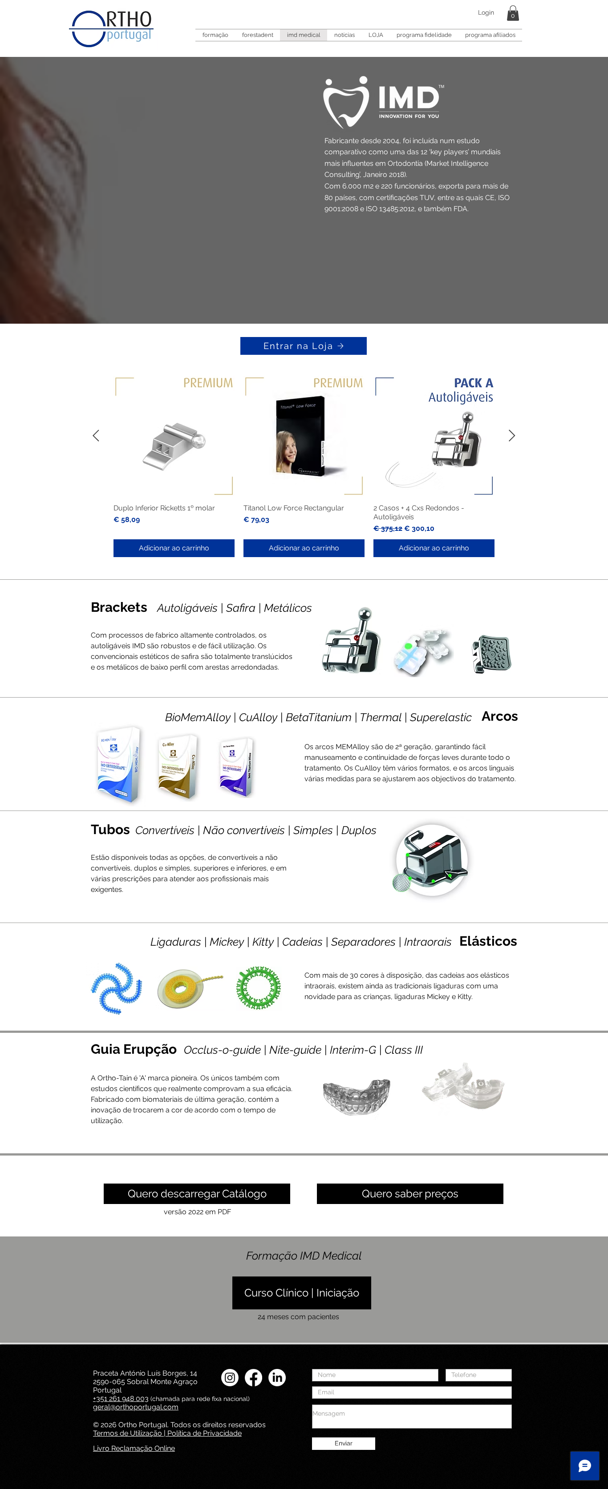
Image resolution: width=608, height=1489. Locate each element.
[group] (304, 466)
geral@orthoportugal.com (135, 1407)
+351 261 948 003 (121, 1398)
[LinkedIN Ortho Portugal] (277, 1377)
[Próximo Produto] (512, 435)
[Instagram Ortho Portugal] (230, 1377)
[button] (513, 13)
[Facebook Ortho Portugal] (253, 1377)
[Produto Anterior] (96, 435)
